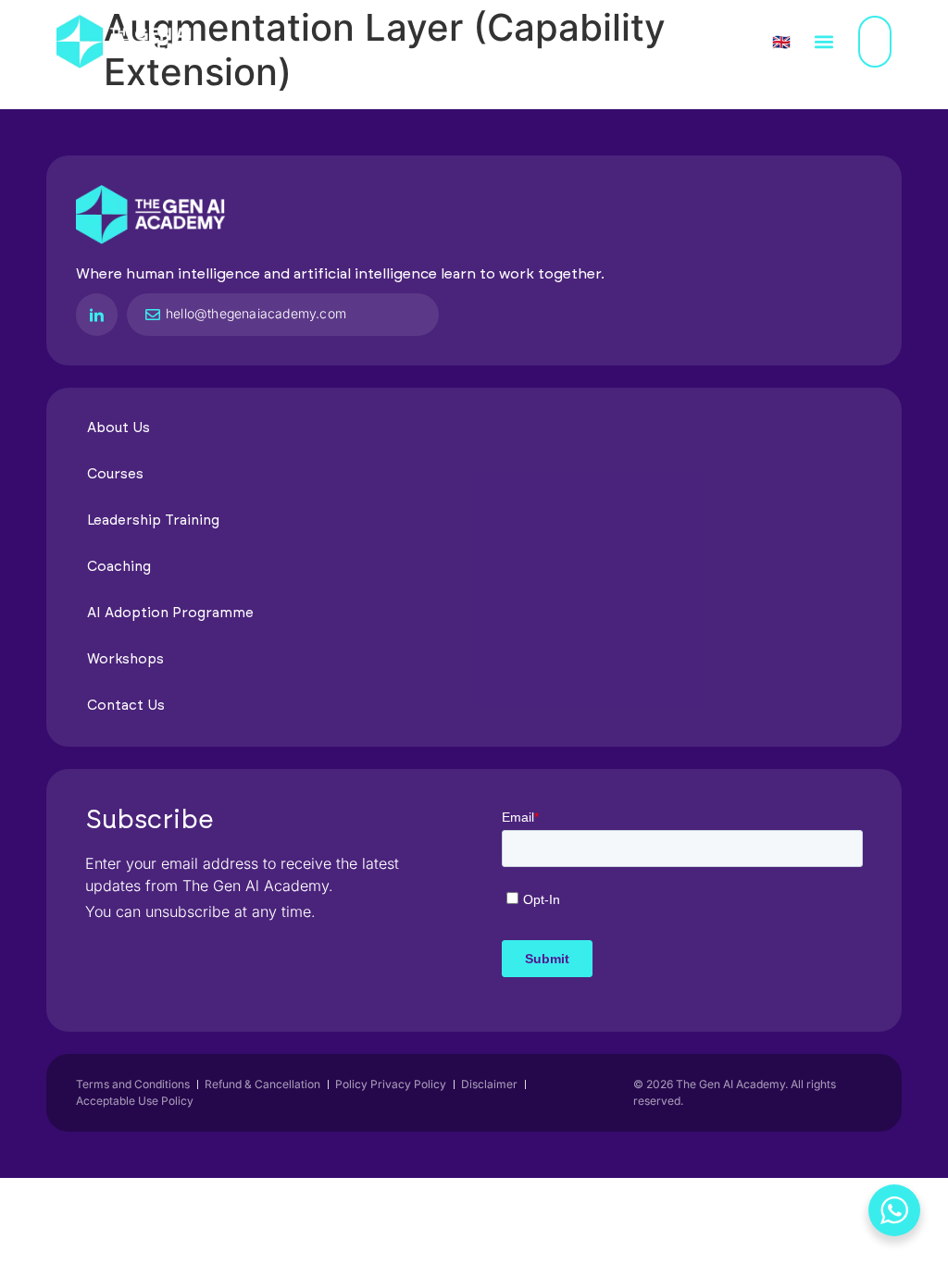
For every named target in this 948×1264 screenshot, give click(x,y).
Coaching (119, 567)
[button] (824, 42)
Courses (115, 474)
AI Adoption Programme (170, 613)
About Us (118, 428)
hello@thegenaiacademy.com (256, 313)
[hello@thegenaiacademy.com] (152, 314)
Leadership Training (153, 520)
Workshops (125, 659)
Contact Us (126, 706)
